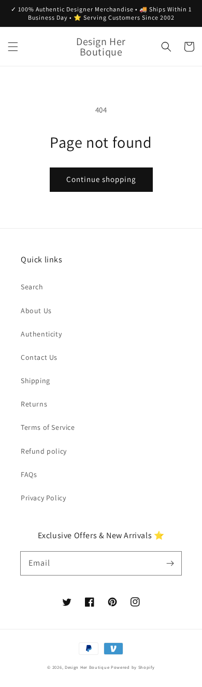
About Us (36, 310)
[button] (13, 46)
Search (32, 286)
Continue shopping (101, 179)
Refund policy (44, 451)
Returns (34, 404)
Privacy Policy (43, 497)
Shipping (35, 380)
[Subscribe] (169, 563)
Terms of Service (48, 427)
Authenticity (41, 334)
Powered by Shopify (133, 667)
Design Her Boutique (87, 667)
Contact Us (39, 357)
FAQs (29, 474)
